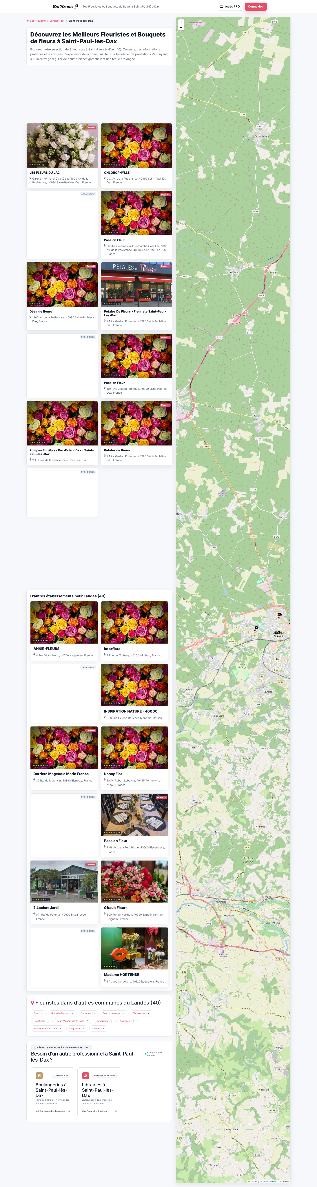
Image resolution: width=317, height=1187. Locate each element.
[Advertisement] (99, 94)
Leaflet (254, 1181)
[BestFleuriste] (65, 6)
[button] (256, 628)
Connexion (256, 6)
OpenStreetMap (269, 1181)
